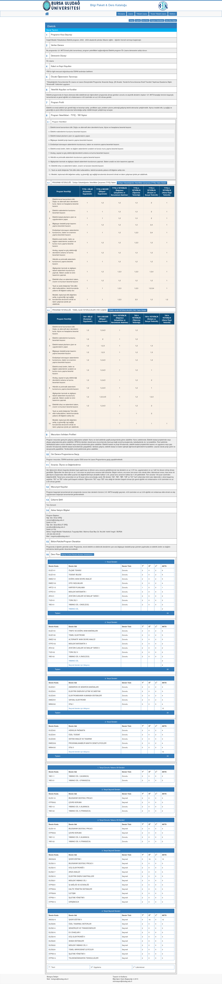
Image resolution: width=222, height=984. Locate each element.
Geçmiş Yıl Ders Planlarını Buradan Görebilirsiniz (76, 554)
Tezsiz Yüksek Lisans (158, 14)
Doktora (172, 14)
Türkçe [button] (131, 20)
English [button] (137, 20)
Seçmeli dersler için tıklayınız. (79, 665)
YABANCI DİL (74, 609)
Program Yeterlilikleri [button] (156, 20)
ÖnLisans (121, 14)
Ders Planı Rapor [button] (170, 20)
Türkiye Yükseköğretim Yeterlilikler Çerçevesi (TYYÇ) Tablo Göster (142, 183)
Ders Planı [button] (145, 20)
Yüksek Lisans (142, 14)
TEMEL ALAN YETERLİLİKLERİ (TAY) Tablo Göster (127, 310)
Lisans (130, 14)
